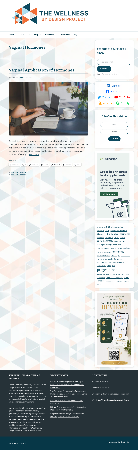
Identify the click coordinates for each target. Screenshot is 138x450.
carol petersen (105, 240)
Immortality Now (102, 259)
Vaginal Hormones (18, 172)
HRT (119, 256)
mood (110, 262)
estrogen (101, 244)
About (11, 35)
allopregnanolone (117, 227)
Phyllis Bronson (101, 265)
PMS (113, 265)
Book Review (100, 237)
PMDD (109, 266)
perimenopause (119, 262)
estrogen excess (126, 245)
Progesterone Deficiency (104, 274)
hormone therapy (103, 255)
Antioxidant (100, 230)
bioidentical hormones (118, 233)
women (99, 284)
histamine (100, 248)
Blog (76, 35)
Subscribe (104, 69)
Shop (36, 35)
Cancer (116, 237)
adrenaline (100, 227)
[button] (129, 35)
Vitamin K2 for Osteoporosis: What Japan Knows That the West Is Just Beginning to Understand (67, 384)
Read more (34, 154)
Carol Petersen (26, 77)
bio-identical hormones (119, 230)
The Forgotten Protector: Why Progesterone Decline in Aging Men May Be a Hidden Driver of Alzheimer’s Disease (68, 394)
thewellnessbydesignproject (117, 277)
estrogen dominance (113, 245)
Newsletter (65, 35)
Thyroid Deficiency (110, 281)
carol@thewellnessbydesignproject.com (113, 394)
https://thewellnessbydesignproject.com (112, 400)
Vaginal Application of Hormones (41, 70)
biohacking (101, 234)
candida (122, 237)
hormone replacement (104, 252)
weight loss (126, 281)
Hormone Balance (123, 248)
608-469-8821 (103, 388)
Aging (107, 226)
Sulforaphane (101, 277)
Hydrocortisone (125, 256)
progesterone (107, 270)
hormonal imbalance (110, 248)
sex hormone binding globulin (120, 274)
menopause (102, 262)
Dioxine (116, 241)
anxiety (107, 230)
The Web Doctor (123, 442)
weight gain (119, 281)
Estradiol (122, 241)
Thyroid (100, 281)
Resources (49, 35)
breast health (109, 237)
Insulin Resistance (115, 259)
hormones (118, 251)
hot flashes (114, 256)
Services (24, 35)
